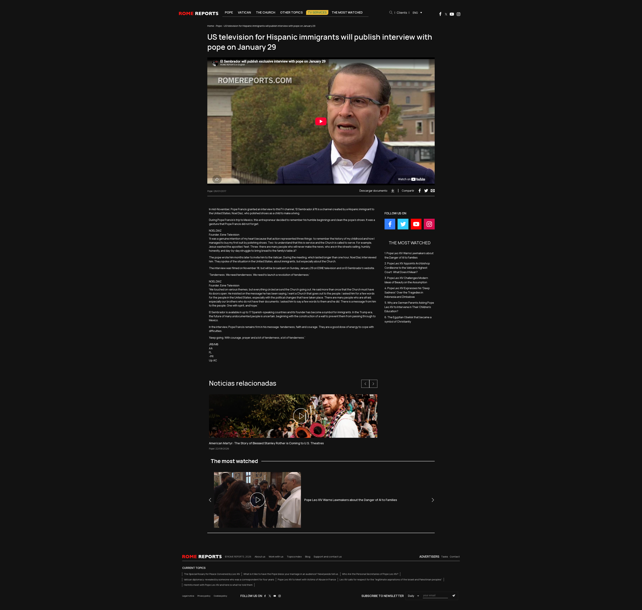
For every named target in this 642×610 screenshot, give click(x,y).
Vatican (244, 12)
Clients (402, 13)
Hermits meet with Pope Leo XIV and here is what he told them (218, 584)
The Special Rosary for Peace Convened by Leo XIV (212, 574)
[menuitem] (416, 12)
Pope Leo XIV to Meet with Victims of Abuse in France (307, 579)
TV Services (317, 12)
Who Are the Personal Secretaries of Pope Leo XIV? (370, 574)
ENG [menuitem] (415, 13)
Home (210, 25)
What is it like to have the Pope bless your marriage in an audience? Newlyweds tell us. (291, 574)
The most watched (347, 12)
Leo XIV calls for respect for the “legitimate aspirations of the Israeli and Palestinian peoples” (391, 579)
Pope (229, 12)
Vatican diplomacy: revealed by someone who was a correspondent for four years (229, 579)
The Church (265, 12)
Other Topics (291, 12)
